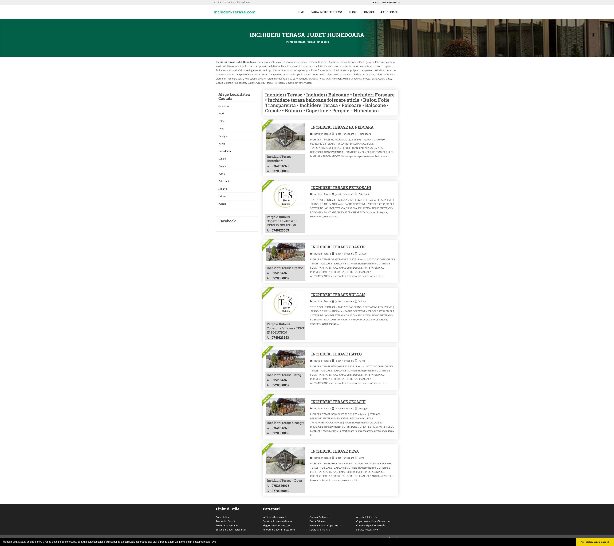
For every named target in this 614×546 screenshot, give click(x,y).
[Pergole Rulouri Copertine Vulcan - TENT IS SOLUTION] (285, 304)
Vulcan (222, 203)
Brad (221, 113)
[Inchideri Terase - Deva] (285, 461)
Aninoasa (223, 106)
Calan (221, 121)
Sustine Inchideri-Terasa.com (231, 529)
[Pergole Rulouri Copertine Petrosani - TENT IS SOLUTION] (285, 197)
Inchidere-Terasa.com (274, 517)
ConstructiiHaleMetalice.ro (277, 521)
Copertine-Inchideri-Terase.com (373, 521)
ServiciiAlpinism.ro (319, 529)
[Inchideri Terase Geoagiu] (285, 407)
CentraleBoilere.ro (319, 517)
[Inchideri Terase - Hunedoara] (285, 137)
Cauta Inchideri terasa (326, 12)
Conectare (390, 12)
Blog (352, 12)
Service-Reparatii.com (368, 529)
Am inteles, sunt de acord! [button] (595, 542)
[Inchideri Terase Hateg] (285, 359)
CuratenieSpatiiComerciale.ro (372, 525)
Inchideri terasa (295, 41)
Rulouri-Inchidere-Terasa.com (279, 529)
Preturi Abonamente (227, 525)
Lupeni (222, 158)
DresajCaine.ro (317, 521)
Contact (368, 12)
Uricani (222, 196)
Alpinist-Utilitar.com (367, 517)
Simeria (222, 188)
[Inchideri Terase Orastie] (285, 252)
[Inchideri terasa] (234, 11)
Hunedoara (224, 151)
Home (300, 12)
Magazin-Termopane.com (277, 525)
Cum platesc (222, 517)
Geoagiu (223, 136)
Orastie (222, 166)
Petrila (221, 173)
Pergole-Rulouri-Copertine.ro (325, 525)
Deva (221, 128)
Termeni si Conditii (226, 521)
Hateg (221, 143)
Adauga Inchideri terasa (387, 2)
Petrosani (223, 181)
